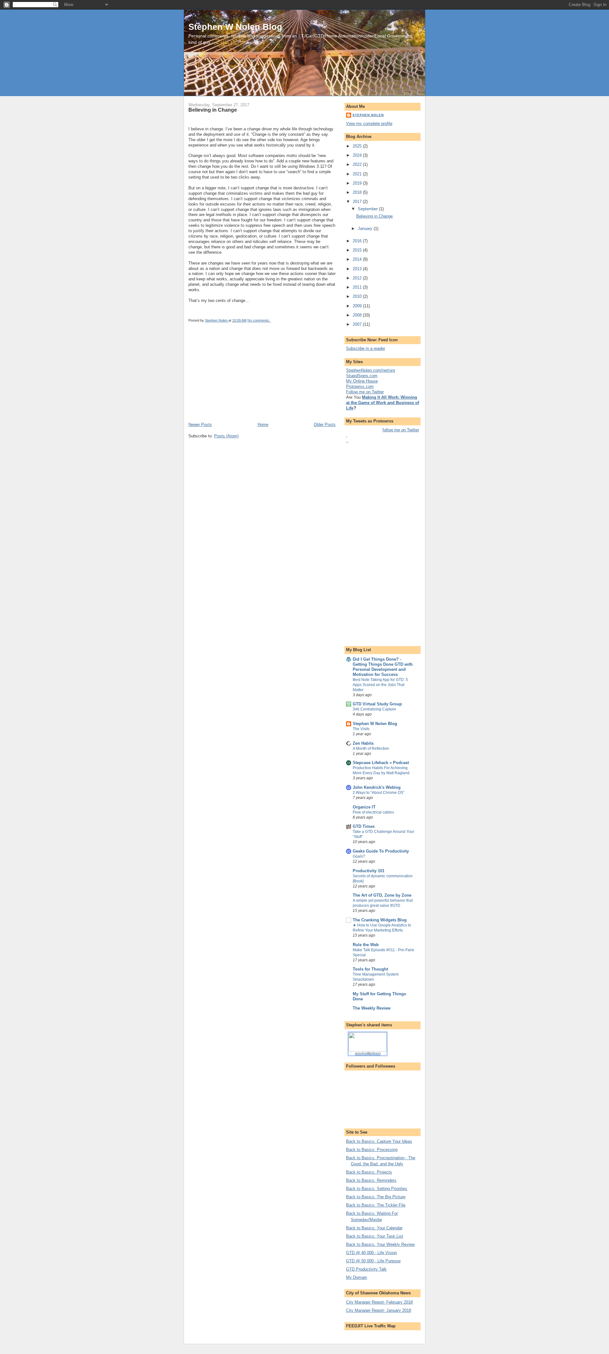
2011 (358, 287)
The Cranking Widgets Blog (380, 920)
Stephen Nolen (368, 115)
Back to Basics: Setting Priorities (376, 1188)
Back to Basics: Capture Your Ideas (379, 1141)
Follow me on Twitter (365, 391)
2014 (358, 259)
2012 (358, 278)
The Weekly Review (371, 1008)
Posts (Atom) (226, 436)
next (377, 1053)
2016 (358, 241)
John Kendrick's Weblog (377, 787)
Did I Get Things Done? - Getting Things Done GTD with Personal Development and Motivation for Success (383, 667)
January (366, 228)
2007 (358, 324)
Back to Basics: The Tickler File (375, 1205)
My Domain (356, 1277)
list (371, 1053)
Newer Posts (200, 424)
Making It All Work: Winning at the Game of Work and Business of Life (382, 402)
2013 (358, 268)
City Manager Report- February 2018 (379, 1302)
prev (358, 1053)
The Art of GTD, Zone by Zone (382, 895)
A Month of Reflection (371, 748)
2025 (358, 146)
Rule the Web (366, 944)
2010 (358, 296)
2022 (358, 164)
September (368, 208)
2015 (358, 250)
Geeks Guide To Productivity (381, 851)
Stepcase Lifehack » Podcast (381, 762)
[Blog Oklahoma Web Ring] (368, 1041)
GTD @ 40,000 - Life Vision (371, 1252)
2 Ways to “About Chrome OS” (378, 792)
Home (263, 424)
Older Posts (325, 424)
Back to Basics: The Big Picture (375, 1196)
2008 (358, 315)
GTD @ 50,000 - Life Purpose (373, 1261)
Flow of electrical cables (373, 812)
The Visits (361, 729)
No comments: (259, 320)
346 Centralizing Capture (374, 709)
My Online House (362, 381)
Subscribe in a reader (365, 348)
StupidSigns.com (361, 375)
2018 (358, 192)
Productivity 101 (368, 870)
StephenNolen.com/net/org (370, 370)
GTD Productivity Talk (366, 1269)
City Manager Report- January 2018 (378, 1310)
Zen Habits (363, 743)
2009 (358, 306)
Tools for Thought (370, 969)
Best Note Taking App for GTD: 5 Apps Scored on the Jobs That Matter (380, 684)
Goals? (359, 856)
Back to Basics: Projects (369, 1172)
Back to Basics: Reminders (371, 1180)
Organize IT (364, 807)
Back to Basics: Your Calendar (374, 1228)
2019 (358, 183)
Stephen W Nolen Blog (235, 27)
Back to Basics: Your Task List (374, 1236)
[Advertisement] (236, 377)
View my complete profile (369, 123)
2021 (358, 174)
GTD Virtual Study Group (377, 704)
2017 (358, 201)
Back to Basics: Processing (371, 1149)
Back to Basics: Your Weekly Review (380, 1244)
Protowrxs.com (360, 386)
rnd (365, 1053)
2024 (358, 155)
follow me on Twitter (401, 430)
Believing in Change (212, 110)
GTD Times (364, 826)
